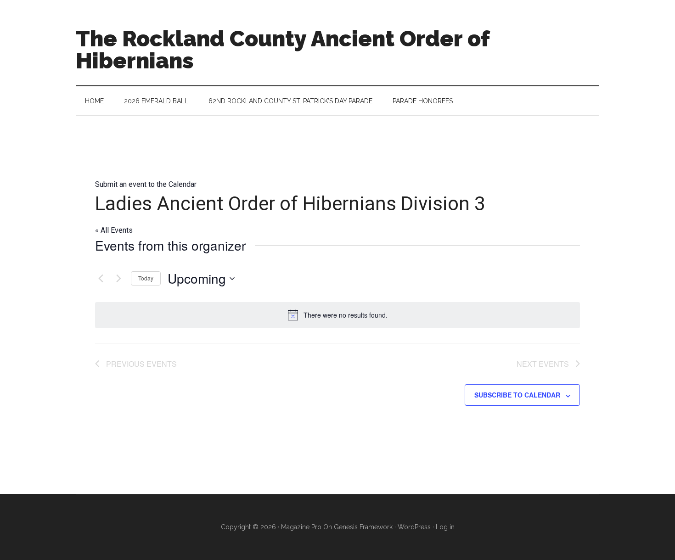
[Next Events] (118, 278)
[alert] (337, 315)
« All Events (114, 230)
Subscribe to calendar (517, 394)
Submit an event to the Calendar (146, 184)
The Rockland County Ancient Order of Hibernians (282, 49)
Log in (445, 527)
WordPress (414, 527)
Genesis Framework (363, 527)
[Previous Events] (100, 278)
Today (145, 278)
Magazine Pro (301, 527)
